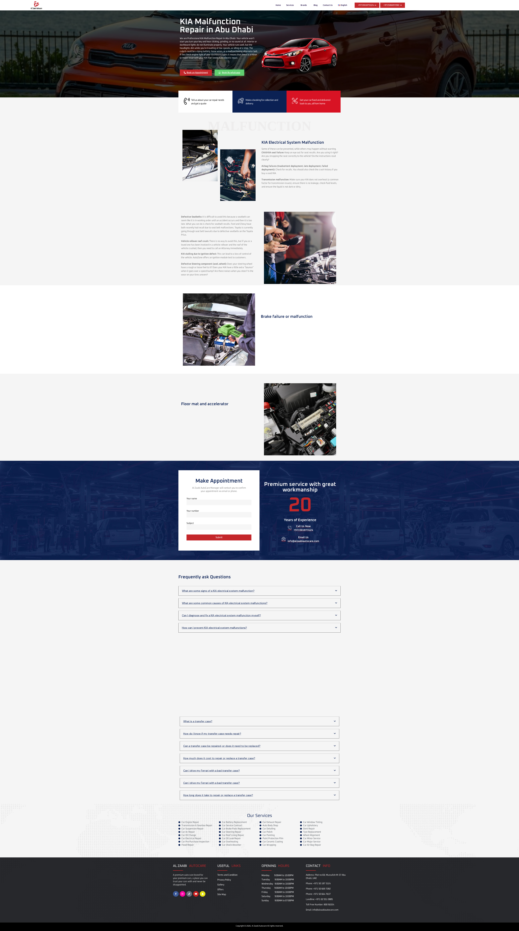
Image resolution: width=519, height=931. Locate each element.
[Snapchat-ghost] (202, 894)
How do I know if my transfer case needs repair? (212, 733)
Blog (315, 5)
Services (290, 5)
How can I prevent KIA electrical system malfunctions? (214, 627)
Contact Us (328, 5)
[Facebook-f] (176, 894)
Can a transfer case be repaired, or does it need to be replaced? (221, 746)
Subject (190, 523)
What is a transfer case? (197, 721)
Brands (304, 5)
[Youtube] (196, 894)
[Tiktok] (189, 894)
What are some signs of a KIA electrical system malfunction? (218, 591)
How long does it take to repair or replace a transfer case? (218, 795)
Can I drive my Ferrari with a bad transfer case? (211, 770)
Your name (192, 499)
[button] (259, 591)
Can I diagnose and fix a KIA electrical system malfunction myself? (221, 615)
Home (278, 5)
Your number (193, 511)
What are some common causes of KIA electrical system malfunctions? (224, 603)
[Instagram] (182, 894)
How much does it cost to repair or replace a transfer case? (219, 758)
